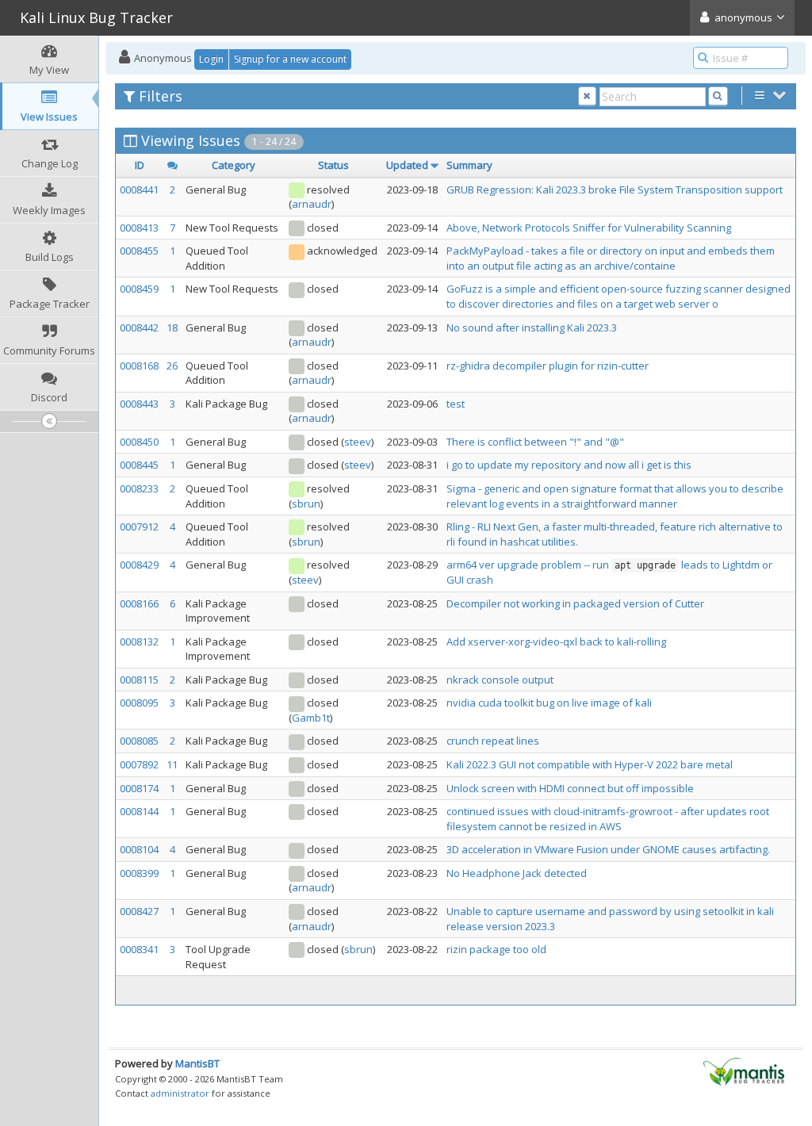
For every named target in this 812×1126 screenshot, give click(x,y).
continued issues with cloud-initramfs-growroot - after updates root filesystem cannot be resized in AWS (607, 818)
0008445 (139, 465)
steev (357, 442)
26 (172, 365)
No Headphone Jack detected (516, 873)
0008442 (139, 327)
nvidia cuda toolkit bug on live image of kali (549, 702)
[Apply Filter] (718, 96)
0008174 (139, 788)
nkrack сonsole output (499, 679)
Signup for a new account (290, 59)
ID (139, 165)
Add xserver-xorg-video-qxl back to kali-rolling (556, 641)
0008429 (139, 564)
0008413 (139, 227)
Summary (469, 165)
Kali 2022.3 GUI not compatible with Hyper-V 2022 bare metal (589, 764)
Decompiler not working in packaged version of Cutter (575, 603)
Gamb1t (311, 717)
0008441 (139, 189)
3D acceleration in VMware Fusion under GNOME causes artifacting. (608, 849)
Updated (407, 165)
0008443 (139, 403)
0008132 (139, 641)
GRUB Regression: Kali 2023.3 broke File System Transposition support (614, 189)
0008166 (139, 603)
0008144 (139, 811)
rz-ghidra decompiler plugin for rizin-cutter (547, 365)
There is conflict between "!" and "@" (535, 442)
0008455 (139, 250)
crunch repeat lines (492, 740)
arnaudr (311, 204)
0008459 (139, 289)
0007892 (139, 764)
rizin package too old (496, 949)
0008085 (139, 740)
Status (333, 165)
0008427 (139, 911)
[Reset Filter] (587, 96)
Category (233, 165)
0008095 (139, 702)
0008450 (139, 442)
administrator (180, 1093)
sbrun (306, 503)
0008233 (139, 488)
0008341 (139, 949)
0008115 (139, 679)
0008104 (139, 849)
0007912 (139, 526)
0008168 (139, 365)
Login (211, 59)
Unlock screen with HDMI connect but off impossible (570, 788)
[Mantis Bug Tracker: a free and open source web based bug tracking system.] (743, 1070)
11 (172, 764)
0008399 (139, 873)
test (455, 403)
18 (172, 327)
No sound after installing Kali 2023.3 (531, 327)
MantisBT (197, 1063)
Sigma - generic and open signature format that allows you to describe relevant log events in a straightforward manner (614, 496)
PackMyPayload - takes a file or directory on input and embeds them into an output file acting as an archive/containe (610, 258)
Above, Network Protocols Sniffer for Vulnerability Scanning (588, 227)
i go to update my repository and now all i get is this (568, 465)
